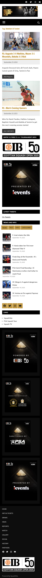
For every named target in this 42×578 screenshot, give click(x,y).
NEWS (4, 227)
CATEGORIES (26, 227)
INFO (17, 227)
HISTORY (5, 543)
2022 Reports (8, 77)
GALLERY (5, 535)
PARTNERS (5, 548)
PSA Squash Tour (10, 321)
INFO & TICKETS (7, 513)
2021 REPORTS (9, 131)
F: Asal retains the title (21, 235)
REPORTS (5, 526)
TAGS (11, 227)
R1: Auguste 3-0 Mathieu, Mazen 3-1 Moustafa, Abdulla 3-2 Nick (18, 55)
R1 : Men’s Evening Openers (14, 108)
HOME (4, 509)
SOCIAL (4, 539)
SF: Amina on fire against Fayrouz (25, 293)
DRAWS (4, 518)
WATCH (4, 530)
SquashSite (8, 318)
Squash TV (8, 324)
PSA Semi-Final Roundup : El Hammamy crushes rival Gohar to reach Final (25, 271)
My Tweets (6, 217)
